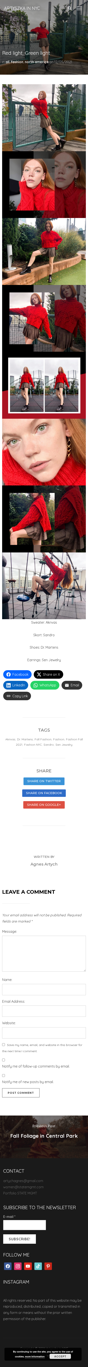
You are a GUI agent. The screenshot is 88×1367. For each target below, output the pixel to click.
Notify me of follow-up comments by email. (36, 1066)
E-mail (9, 1216)
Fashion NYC (33, 745)
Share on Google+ (44, 805)
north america (36, 62)
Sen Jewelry (64, 745)
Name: (7, 980)
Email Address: (13, 1001)
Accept (60, 1356)
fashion (17, 62)
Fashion (58, 739)
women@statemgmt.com (23, 1187)
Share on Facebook (44, 793)
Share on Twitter (44, 781)
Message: (9, 931)
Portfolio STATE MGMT (20, 1193)
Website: (9, 1023)
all (7, 62)
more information (35, 1356)
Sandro (49, 745)
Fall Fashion (43, 739)
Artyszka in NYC (22, 8)
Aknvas (10, 739)
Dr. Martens (25, 739)
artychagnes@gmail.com (23, 1181)
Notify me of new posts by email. (28, 1082)
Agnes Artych (44, 864)
